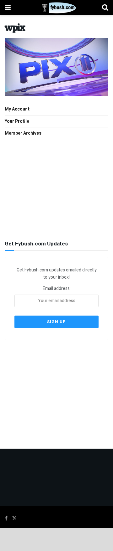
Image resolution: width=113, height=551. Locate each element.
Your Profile (17, 121)
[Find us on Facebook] (6, 518)
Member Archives (23, 133)
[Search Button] (105, 7)
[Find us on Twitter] (14, 518)
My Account (17, 109)
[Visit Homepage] (56, 8)
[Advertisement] (56, 187)
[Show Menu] (8, 7)
